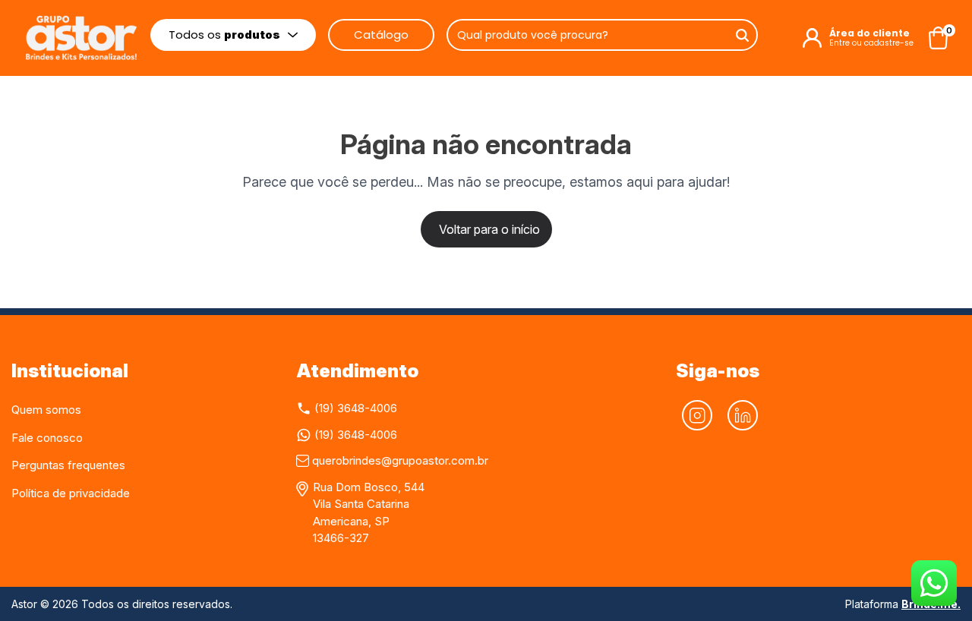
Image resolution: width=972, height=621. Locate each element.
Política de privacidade (70, 493)
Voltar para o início (489, 229)
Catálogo (381, 35)
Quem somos (46, 409)
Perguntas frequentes (68, 465)
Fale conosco (47, 437)
